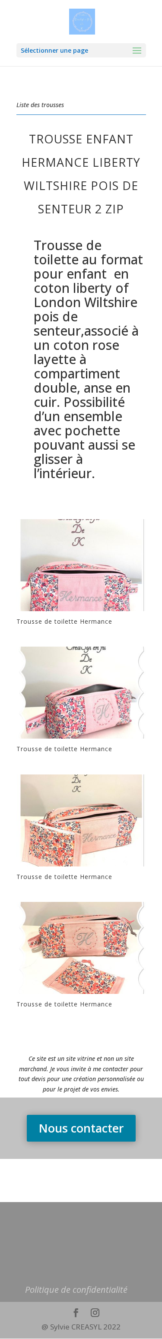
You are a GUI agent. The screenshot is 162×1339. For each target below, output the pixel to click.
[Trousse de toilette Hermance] (81, 611)
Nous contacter (81, 1128)
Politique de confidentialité (76, 1289)
